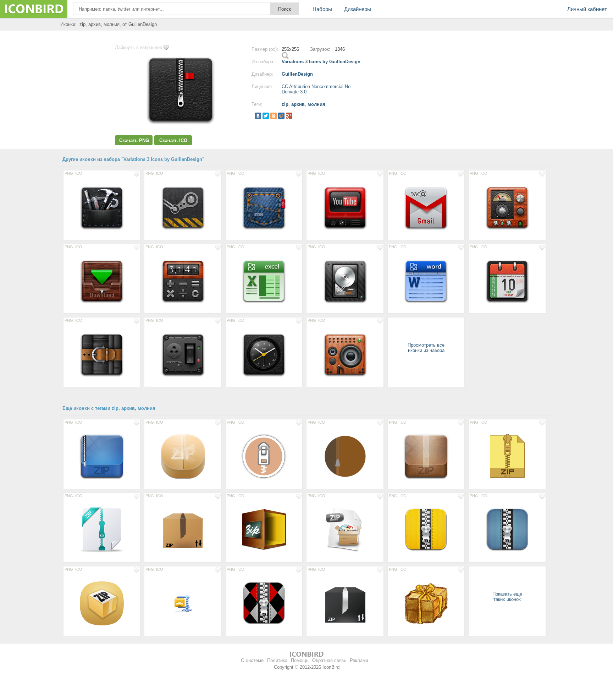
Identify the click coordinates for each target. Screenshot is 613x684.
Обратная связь (329, 660)
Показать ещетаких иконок (507, 596)
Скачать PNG (134, 140)
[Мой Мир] (281, 116)
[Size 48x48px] (182, 603)
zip (285, 104)
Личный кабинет (587, 9)
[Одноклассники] (273, 116)
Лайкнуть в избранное (138, 47)
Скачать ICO (173, 140)
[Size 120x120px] (426, 529)
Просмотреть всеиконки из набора (426, 347)
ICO (78, 173)
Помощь (300, 660)
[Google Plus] (289, 116)
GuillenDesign (297, 74)
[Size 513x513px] (344, 456)
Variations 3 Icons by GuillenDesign (321, 61)
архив (298, 104)
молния (316, 104)
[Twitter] (266, 116)
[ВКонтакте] (258, 116)
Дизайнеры (357, 9)
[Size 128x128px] (264, 456)
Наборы (322, 9)
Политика (277, 660)
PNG (69, 173)
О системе (252, 660)
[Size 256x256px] (101, 207)
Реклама (359, 660)
